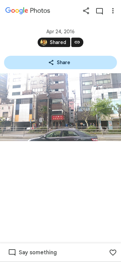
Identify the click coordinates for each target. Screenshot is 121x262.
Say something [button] (38, 252)
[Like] (113, 253)
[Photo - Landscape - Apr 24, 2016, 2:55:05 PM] (60, 107)
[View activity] (99, 10)
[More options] (113, 10)
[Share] (86, 10)
